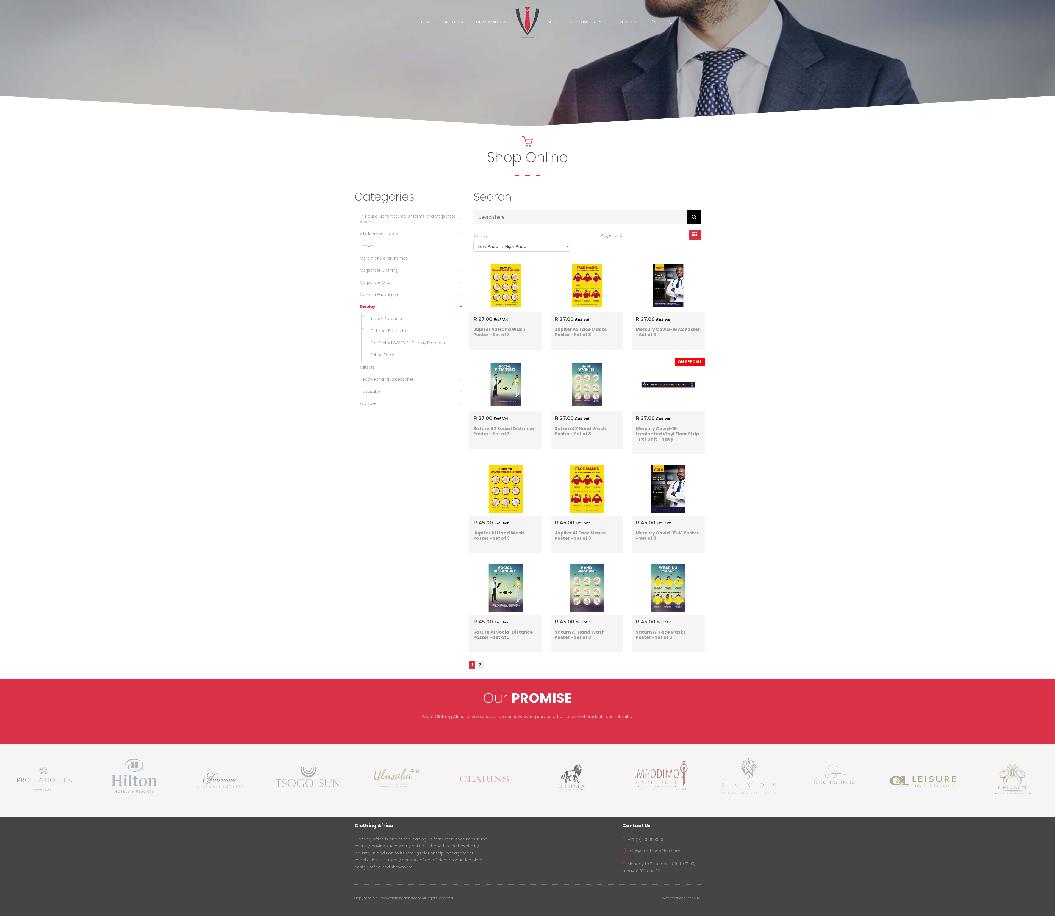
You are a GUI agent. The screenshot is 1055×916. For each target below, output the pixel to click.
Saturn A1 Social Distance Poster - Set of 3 (503, 635)
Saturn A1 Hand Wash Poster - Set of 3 (580, 635)
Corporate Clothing (379, 270)
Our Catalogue (491, 22)
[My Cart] (671, 22)
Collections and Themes (384, 258)
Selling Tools (380, 355)
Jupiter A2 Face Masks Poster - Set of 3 (581, 332)
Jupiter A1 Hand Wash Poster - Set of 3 (498, 535)
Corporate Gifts (375, 282)
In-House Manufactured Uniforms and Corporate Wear (408, 219)
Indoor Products (384, 318)
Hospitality (370, 391)
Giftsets (367, 367)
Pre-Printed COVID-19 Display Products (406, 343)
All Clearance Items (379, 234)
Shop (553, 22)
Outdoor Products (386, 330)
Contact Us (626, 22)
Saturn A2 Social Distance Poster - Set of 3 (503, 431)
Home (426, 22)
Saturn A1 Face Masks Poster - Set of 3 (661, 635)
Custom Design (586, 22)
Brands (367, 246)
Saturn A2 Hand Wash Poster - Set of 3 (580, 431)
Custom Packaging (379, 294)
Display (367, 306)
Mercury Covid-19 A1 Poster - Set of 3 (667, 535)
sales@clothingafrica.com (653, 851)
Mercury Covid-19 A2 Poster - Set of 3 (668, 332)
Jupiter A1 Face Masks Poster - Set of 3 (580, 535)
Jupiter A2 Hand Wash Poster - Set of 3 (499, 332)
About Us (454, 22)
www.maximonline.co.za (681, 898)
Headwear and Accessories (387, 379)
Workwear (369, 403)
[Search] (653, 22)
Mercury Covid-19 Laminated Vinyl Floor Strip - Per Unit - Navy (667, 433)
